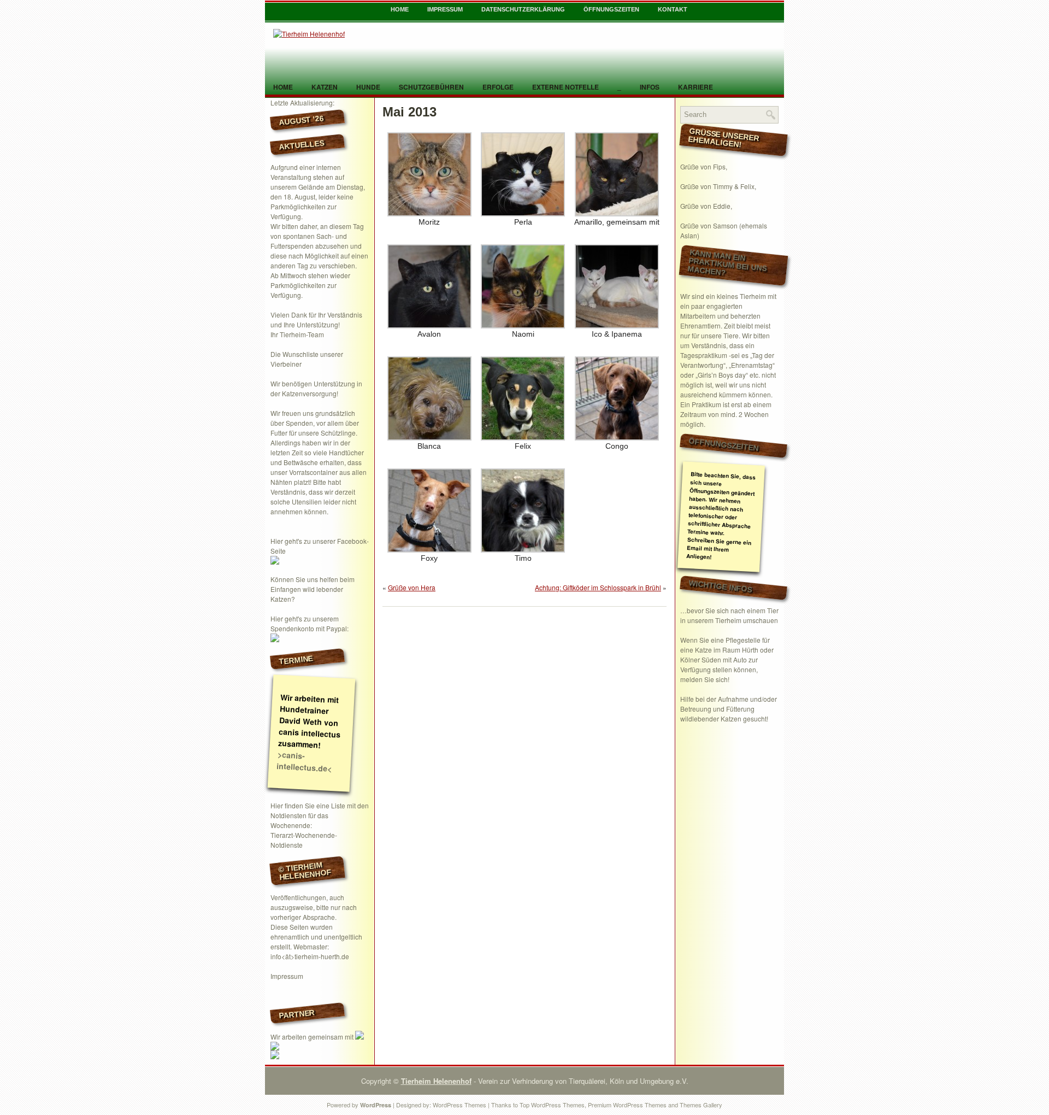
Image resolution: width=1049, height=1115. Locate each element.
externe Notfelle (565, 87)
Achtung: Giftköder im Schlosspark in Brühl (598, 587)
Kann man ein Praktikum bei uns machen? (727, 262)
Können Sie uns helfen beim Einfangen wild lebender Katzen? (312, 588)
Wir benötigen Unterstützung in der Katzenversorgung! (316, 388)
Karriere (695, 87)
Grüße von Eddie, (706, 205)
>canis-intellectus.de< (304, 761)
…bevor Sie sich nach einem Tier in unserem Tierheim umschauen (729, 615)
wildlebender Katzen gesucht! (724, 718)
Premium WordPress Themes (627, 1104)
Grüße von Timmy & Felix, (718, 186)
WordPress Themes (459, 1104)
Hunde (368, 87)
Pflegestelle (743, 639)
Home (400, 9)
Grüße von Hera (411, 587)
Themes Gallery (701, 1104)
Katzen (324, 87)
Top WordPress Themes (552, 1104)
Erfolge (498, 87)
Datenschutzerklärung (523, 9)
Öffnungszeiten (611, 9)
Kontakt (672, 9)
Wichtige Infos (720, 586)
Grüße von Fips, (703, 166)
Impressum (445, 9)
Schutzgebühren (431, 87)
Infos (649, 87)
